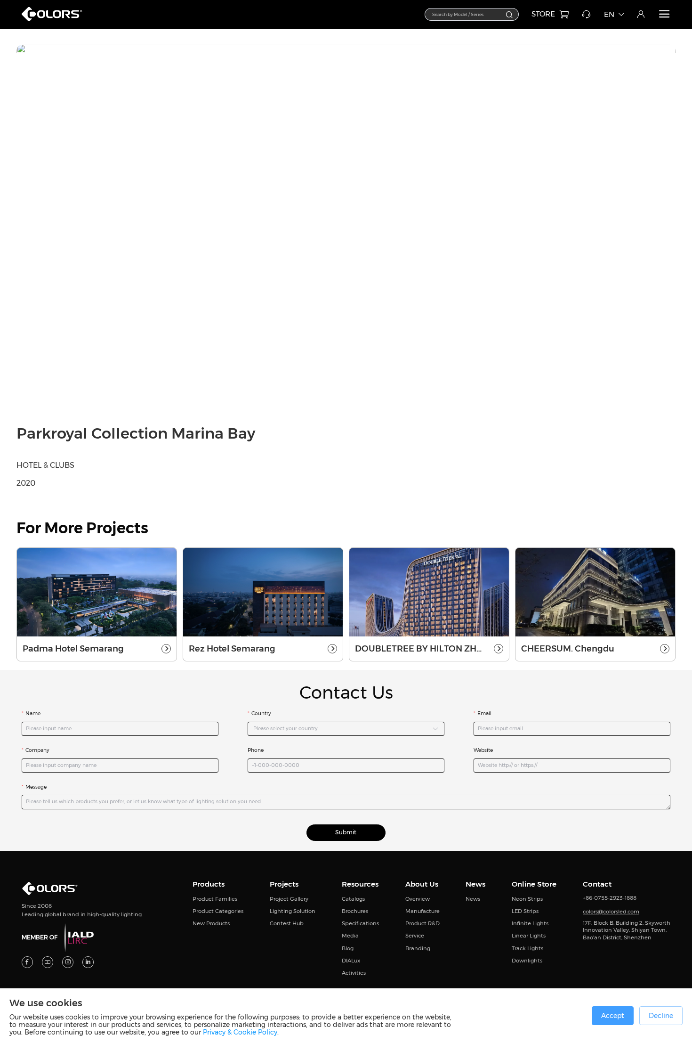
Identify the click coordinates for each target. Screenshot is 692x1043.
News (475, 884)
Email (484, 713)
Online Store (534, 884)
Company (37, 750)
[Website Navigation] (664, 14)
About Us (421, 884)
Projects (284, 884)
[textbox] (467, 14)
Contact (597, 884)
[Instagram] (68, 962)
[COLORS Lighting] (55, 21)
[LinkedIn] (88, 962)
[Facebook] (27, 962)
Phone (256, 750)
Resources (360, 884)
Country (261, 713)
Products (209, 884)
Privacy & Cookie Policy (240, 1032)
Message (36, 787)
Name (32, 713)
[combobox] (471, 14)
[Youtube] (48, 962)
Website (483, 750)
